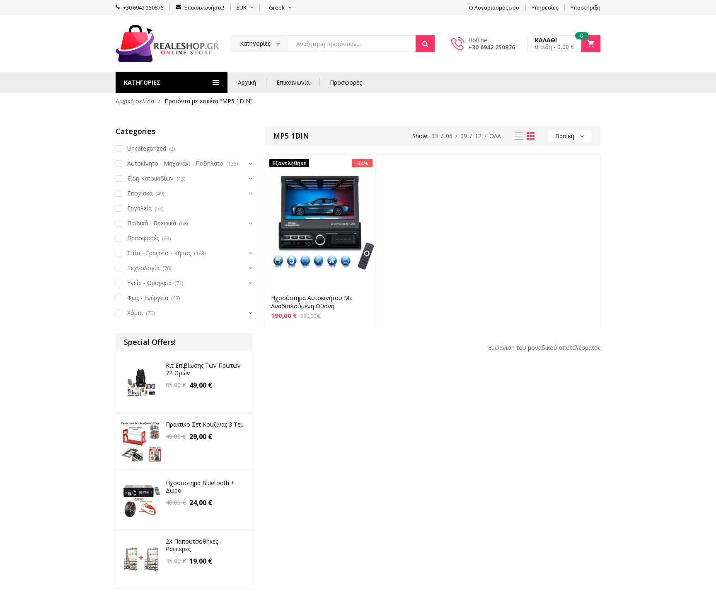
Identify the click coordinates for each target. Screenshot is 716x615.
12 (478, 136)
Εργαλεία (139, 208)
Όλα (495, 136)
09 (463, 136)
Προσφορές (346, 82)
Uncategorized (146, 148)
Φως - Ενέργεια (147, 298)
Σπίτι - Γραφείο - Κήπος (159, 253)
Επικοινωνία (293, 82)
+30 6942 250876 (491, 47)
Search (425, 43)
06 (449, 136)
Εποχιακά (139, 193)
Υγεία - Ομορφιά (149, 283)
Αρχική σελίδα (135, 101)
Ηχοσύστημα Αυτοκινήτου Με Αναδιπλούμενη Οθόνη (311, 302)
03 (434, 136)
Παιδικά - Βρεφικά (151, 223)
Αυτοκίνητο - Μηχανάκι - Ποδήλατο (175, 163)
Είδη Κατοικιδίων (150, 178)
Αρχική (247, 82)
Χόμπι (135, 313)
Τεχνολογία (143, 268)
